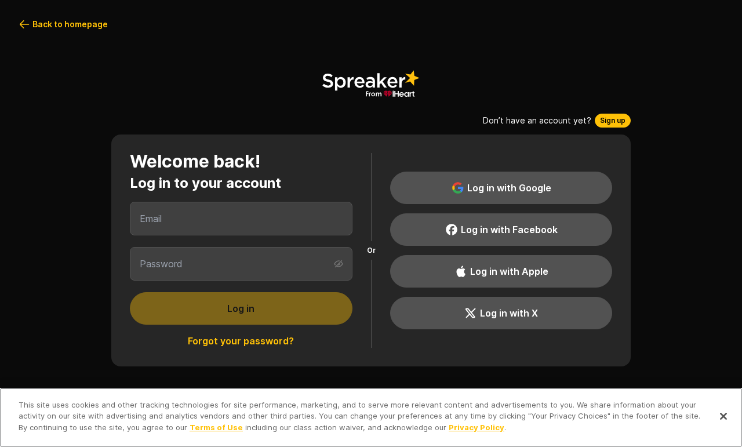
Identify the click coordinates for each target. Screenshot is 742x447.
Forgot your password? (241, 341)
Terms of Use (216, 427)
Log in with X (509, 313)
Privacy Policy (476, 427)
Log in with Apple (509, 271)
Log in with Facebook (509, 229)
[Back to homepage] (371, 83)
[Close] (723, 416)
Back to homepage (70, 24)
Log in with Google (509, 188)
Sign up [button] (612, 120)
